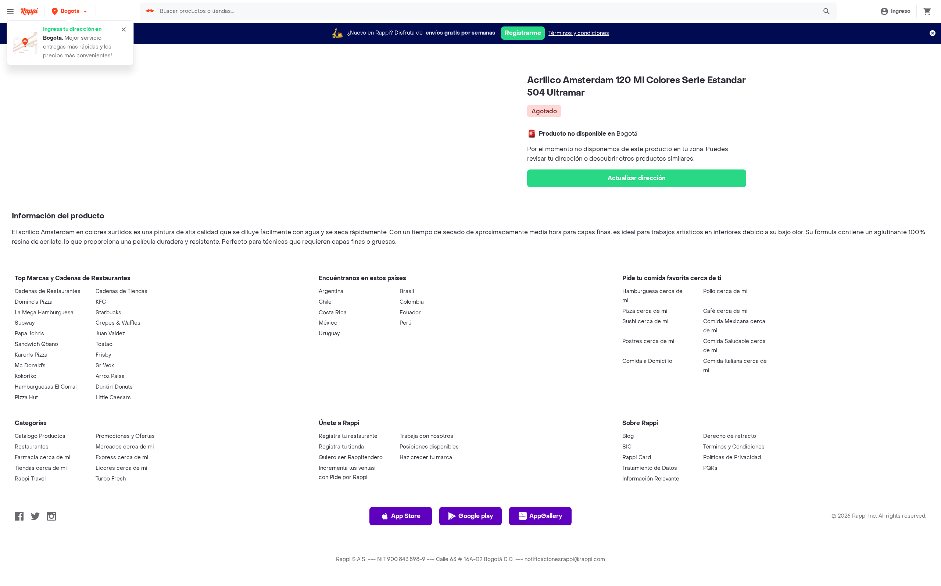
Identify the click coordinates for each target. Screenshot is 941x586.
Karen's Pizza (31, 354)
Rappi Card (636, 457)
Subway (25, 322)
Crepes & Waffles (118, 322)
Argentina (331, 291)
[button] (70, 11)
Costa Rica (333, 312)
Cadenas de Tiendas (121, 291)
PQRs (710, 468)
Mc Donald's (30, 365)
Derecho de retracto (729, 436)
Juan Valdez (110, 333)
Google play (475, 516)
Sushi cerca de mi (645, 321)
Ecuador (410, 312)
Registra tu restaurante (348, 436)
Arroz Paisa (110, 376)
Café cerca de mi (725, 311)
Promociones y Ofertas (125, 436)
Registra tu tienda (341, 446)
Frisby (103, 354)
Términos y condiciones (578, 33)
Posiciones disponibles (429, 446)
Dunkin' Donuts (114, 386)
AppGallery (545, 516)
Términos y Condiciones (734, 446)
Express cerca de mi (122, 457)
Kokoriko (25, 376)
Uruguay (329, 333)
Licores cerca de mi (121, 468)
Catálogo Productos (40, 436)
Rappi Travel (30, 478)
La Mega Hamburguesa (44, 312)
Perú (405, 322)
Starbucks (108, 312)
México (328, 322)
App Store (406, 516)
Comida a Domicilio (647, 361)
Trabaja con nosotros (426, 436)
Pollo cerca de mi (725, 291)
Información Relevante (650, 478)
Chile (325, 302)
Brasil (407, 291)
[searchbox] (486, 11)
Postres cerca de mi (648, 341)
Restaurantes (32, 446)
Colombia (412, 302)
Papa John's (29, 333)
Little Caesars (113, 397)
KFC (101, 302)
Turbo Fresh (111, 478)
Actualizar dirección (637, 178)
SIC (626, 446)
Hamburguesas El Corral (45, 386)
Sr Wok (105, 365)
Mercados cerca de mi (125, 446)
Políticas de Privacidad (732, 457)
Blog (628, 436)
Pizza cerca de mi (645, 311)
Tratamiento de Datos (649, 468)
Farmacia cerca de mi (43, 457)
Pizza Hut (26, 397)
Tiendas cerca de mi (41, 468)
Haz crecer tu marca (426, 457)
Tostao (104, 344)
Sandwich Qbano (36, 344)
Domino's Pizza (34, 302)
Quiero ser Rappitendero (351, 457)
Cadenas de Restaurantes (47, 291)
